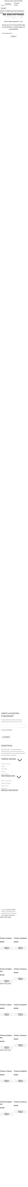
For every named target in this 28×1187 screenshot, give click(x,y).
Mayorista (8, 4)
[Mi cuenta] (24, 4)
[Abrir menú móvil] (1, 4)
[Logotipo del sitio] (17, 4)
